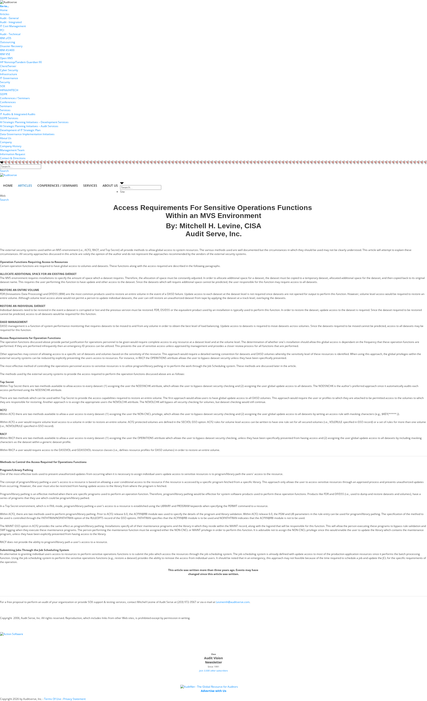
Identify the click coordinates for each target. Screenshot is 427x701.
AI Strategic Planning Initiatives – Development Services (34, 122)
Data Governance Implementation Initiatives (27, 134)
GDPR (3, 94)
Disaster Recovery (11, 46)
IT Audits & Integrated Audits (17, 114)
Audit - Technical (10, 34)
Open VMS (6, 58)
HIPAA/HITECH (9, 90)
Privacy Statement (74, 699)
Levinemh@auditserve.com (233, 602)
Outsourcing (7, 42)
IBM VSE (5, 54)
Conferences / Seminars (15, 98)
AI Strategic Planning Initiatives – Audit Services (29, 126)
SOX (2, 86)
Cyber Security (9, 70)
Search (4, 171)
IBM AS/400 (7, 50)
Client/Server (8, 66)
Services (5, 110)
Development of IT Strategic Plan (20, 130)
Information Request (12, 154)
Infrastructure (8, 74)
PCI (2, 30)
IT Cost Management (13, 26)
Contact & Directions (13, 158)
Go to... (4, 6)
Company (6, 142)
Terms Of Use (52, 699)
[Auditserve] (8, 2)
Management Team (12, 150)
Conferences (8, 102)
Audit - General (9, 18)
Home (4, 10)
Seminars (6, 106)
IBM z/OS (5, 38)
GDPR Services (9, 118)
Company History (10, 146)
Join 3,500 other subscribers (213, 670)
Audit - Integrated (11, 22)
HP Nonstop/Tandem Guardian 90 (21, 62)
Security (5, 82)
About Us (5, 138)
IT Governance (9, 78)
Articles (4, 14)
